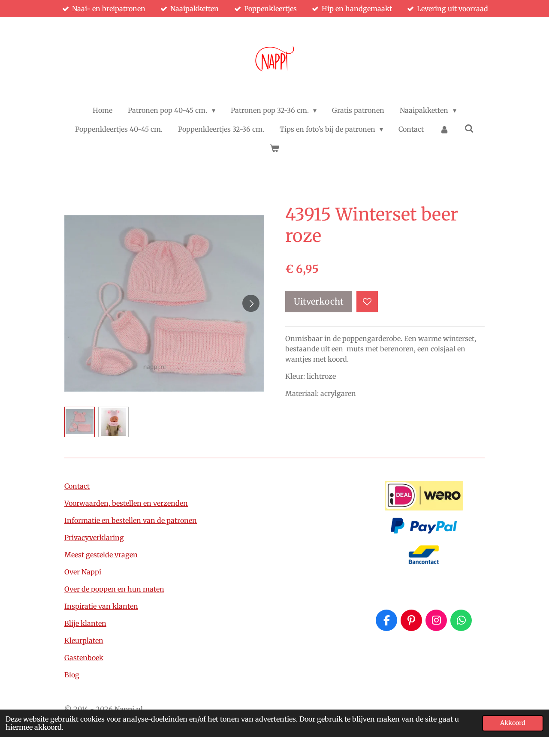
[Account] (444, 129)
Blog (71, 675)
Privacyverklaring (94, 537)
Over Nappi (82, 572)
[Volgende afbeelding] (250, 303)
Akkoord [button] (512, 723)
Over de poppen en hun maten (114, 589)
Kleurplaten (83, 640)
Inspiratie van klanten (101, 606)
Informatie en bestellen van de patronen (130, 520)
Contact (77, 486)
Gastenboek (83, 657)
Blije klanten (85, 623)
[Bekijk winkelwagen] (274, 148)
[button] (79, 422)
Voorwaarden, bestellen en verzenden (126, 503)
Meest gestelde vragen (101, 554)
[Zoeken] (469, 128)
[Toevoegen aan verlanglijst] (367, 301)
